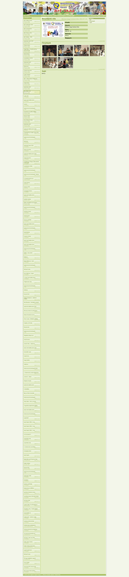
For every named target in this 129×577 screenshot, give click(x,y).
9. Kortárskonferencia (28, 178)
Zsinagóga (26, 96)
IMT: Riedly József (28, 20)
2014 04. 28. (37, 262)
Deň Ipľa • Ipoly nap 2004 (29, 537)
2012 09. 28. (37, 303)
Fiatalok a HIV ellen (28, 323)
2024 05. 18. (37, 38)
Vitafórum (26, 364)
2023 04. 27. (37, 59)
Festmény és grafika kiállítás (30, 111)
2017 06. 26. (37, 191)
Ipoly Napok (26, 455)
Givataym (26, 479)
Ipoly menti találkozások (29, 100)
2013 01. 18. (37, 282)
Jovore (25, 104)
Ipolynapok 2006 (27, 475)
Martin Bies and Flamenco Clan (30, 459)
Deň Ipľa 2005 (27, 500)
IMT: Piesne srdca (28, 32)
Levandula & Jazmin (28, 58)
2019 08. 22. (37, 121)
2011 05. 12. (37, 352)
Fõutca (25, 208)
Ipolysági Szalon (27, 62)
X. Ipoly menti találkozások (29, 277)
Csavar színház (27, 236)
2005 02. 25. (37, 526)
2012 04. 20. (37, 324)
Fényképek (92, 21)
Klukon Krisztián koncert (29, 314)
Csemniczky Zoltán (28, 166)
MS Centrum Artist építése (29, 570)
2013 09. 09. (37, 270)
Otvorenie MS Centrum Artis (30, 566)
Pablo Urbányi (27, 463)
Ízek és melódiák (27, 219)
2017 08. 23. (37, 187)
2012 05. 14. (37, 315)
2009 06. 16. (37, 406)
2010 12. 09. (37, 377)
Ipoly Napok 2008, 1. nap (29, 430)
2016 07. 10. (37, 220)
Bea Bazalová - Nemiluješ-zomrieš (31, 302)
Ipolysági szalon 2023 (28, 41)
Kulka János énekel (28, 541)
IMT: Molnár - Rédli (28, 37)
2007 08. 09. (37, 456)
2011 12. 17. (37, 328)
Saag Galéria (27, 360)
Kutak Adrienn (27, 182)
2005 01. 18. (37, 530)
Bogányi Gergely (27, 380)
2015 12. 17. (37, 229)
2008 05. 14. (37, 439)
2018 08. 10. (37, 142)
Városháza (26, 258)
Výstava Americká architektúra (30, 529)
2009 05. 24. (37, 410)
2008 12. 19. (37, 414)
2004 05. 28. (37, 546)
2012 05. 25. (37, 307)
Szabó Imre (26, 356)
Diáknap (26, 289)
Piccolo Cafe (26, 464)
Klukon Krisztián (27, 149)
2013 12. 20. (37, 266)
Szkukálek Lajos (27, 351)
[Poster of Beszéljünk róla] (53, 36)
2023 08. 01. (37, 42)
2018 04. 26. (37, 158)
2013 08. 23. (37, 274)
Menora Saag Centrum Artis (27, 22)
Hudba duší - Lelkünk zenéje (30, 517)
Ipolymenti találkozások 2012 (30, 306)
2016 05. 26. (37, 224)
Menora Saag (27, 468)
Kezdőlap (43, 15)
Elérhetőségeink (61, 15)
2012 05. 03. (37, 319)
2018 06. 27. (37, 150)
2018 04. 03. (37, 167)
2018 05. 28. (37, 154)
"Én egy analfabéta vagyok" (30, 558)
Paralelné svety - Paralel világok (31, 508)
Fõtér (25, 109)
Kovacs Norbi (27, 115)
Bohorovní (26, 66)
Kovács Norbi (27, 186)
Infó (90, 19)
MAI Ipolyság (27, 505)
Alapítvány (49, 15)
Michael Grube (27, 269)
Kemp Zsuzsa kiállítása (29, 488)
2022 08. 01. (37, 63)
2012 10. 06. (37, 299)
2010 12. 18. (37, 357)
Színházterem (27, 460)
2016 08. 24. (37, 216)
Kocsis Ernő (26, 294)
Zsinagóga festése (28, 190)
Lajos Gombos (27, 74)
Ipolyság (26, 130)
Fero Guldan (26, 562)
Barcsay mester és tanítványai (30, 310)
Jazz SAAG (27, 15)
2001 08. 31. (37, 559)
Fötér (25, 249)
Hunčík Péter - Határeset (29, 343)
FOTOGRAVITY (27, 434)
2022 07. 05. (37, 67)
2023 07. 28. (37, 46)
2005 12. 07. (37, 493)
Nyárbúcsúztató (27, 211)
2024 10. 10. (37, 21)
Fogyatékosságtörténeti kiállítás (31, 405)
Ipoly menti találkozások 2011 (30, 347)
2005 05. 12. (37, 513)
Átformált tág (26, 53)
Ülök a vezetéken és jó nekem (30, 202)
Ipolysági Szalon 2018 (28, 145)
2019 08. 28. (37, 116)
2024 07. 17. (37, 33)
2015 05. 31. (37, 237)
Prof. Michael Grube (28, 120)
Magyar (99, 15)
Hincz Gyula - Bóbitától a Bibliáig (31, 318)
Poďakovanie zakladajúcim (29, 525)
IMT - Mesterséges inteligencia (30, 78)
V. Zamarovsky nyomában (29, 446)
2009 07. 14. (37, 402)
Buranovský (26, 327)
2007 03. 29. (37, 468)
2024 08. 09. (37, 25)
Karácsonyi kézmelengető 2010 (30, 368)
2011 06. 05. (37, 348)
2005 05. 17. (37, 509)
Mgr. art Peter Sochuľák (29, 393)
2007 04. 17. (37, 464)
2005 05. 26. (37, 505)
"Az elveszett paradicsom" (29, 533)
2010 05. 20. (37, 390)
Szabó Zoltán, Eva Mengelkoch (30, 504)
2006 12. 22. (37, 472)
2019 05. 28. (37, 130)
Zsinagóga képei (27, 450)
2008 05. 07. (37, 452)
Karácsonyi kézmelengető (29, 285)
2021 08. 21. (37, 83)
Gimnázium (26, 493)
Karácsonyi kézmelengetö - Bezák (31, 174)
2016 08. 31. (37, 212)
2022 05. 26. (37, 79)
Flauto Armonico (27, 157)
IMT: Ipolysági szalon (28, 24)
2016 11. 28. (37, 179)
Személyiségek (70, 15)
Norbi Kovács (27, 215)
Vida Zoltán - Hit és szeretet (30, 401)
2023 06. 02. (37, 51)
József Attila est (27, 512)
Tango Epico (26, 82)
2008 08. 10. (37, 423)
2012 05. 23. (37, 311)
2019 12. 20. (37, 109)
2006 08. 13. (37, 476)
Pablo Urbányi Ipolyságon (29, 545)
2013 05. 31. (37, 278)
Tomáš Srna (57, 574)
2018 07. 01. (37, 146)
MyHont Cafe (27, 200)
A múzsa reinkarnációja (29, 521)
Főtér (25, 286)
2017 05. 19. (37, 196)
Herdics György (27, 199)
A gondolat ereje (27, 438)
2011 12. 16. (37, 286)
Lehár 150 (26, 95)
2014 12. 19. (37, 249)
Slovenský (93, 15)
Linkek (55, 15)
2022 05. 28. (37, 75)
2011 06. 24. (37, 344)
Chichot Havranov (28, 70)
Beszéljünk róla (27, 91)
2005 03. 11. (37, 522)
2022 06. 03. (37, 71)
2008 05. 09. (37, 447)
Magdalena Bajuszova (28, 335)
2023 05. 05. (37, 55)
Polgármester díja (28, 281)
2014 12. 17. (37, 253)
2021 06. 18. (37, 96)
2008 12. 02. (37, 419)
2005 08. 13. (37, 501)
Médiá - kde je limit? (28, 252)
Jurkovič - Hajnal (27, 376)
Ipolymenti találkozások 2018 (30, 153)
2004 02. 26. (37, 551)
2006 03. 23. (37, 489)
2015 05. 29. (37, 241)
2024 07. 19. (37, 29)
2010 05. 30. (37, 385)
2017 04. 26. (37, 200)
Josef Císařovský (28, 550)
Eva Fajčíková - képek (29, 273)
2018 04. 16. (37, 163)
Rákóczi (26, 256)
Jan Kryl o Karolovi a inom (29, 492)
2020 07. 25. (37, 105)
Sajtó (90, 22)
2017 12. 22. (37, 171)
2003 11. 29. (37, 555)
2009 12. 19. (37, 394)
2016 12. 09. (37, 208)
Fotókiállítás (26, 389)
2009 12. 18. (37, 398)
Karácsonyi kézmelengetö (29, 108)
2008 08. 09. (37, 427)
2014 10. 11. (37, 258)
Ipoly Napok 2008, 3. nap (29, 422)
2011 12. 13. (37, 336)
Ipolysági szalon (27, 86)
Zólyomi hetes (27, 45)
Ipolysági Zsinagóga (26, 134)
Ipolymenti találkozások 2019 (30, 128)
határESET (26, 417)
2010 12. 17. (37, 369)
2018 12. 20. (37, 133)
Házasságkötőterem (28, 526)
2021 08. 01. (37, 88)
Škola (25, 253)
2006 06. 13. (37, 485)
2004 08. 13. (37, 538)
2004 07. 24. (37, 542)
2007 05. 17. (37, 460)
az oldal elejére (102, 40)
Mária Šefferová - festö (29, 261)
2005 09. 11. (37, 497)
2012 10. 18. (37, 291)
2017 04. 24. (37, 203)
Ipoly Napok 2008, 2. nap (29, 426)
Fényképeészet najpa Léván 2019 (31, 132)
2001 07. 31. (37, 571)
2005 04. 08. (37, 518)
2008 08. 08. (37, 431)
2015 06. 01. (37, 233)
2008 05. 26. (37, 435)
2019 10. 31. (37, 112)
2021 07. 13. (37, 92)
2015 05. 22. (37, 245)
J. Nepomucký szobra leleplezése (31, 372)
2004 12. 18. (37, 534)
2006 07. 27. (37, 480)
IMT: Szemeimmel (28, 28)
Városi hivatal (27, 179)
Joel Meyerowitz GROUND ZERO (31, 496)
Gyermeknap (27, 232)
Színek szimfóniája (28, 484)
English (103, 15)
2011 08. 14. (37, 340)
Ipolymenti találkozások (29, 384)
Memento (26, 141)
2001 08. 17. (37, 567)
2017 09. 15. (37, 183)
